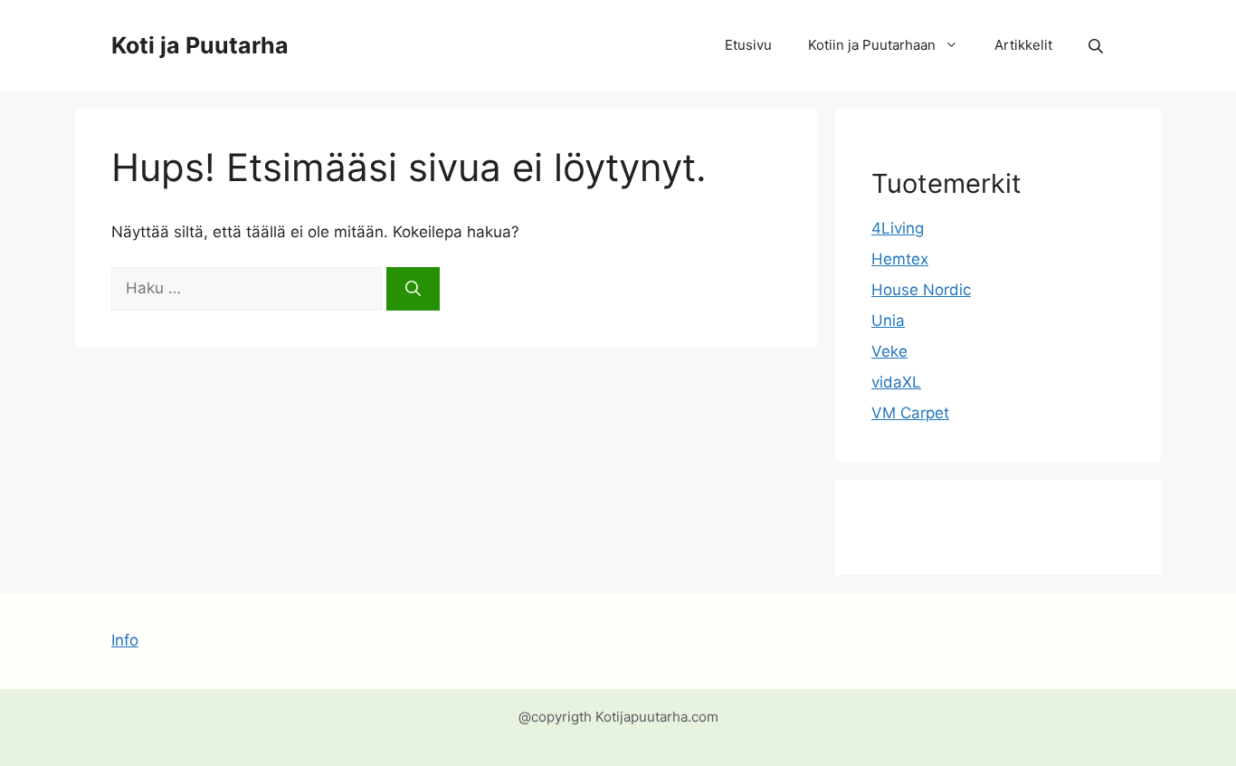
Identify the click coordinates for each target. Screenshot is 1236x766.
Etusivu (748, 44)
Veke (889, 351)
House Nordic (921, 290)
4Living (897, 228)
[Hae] (413, 289)
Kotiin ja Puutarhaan (872, 44)
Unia (888, 320)
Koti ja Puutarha (200, 45)
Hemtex (899, 259)
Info (124, 640)
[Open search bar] (1098, 45)
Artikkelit (1023, 44)
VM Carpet (910, 413)
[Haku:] (248, 288)
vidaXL (896, 382)
